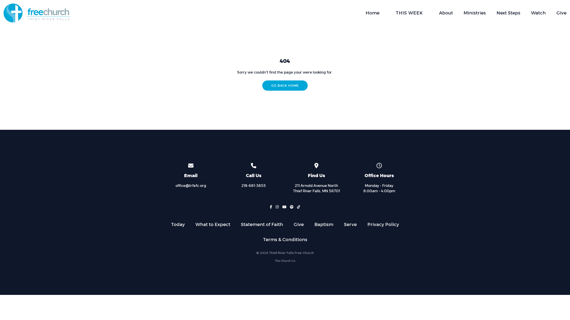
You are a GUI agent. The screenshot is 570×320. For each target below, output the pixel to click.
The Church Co (285, 260)
